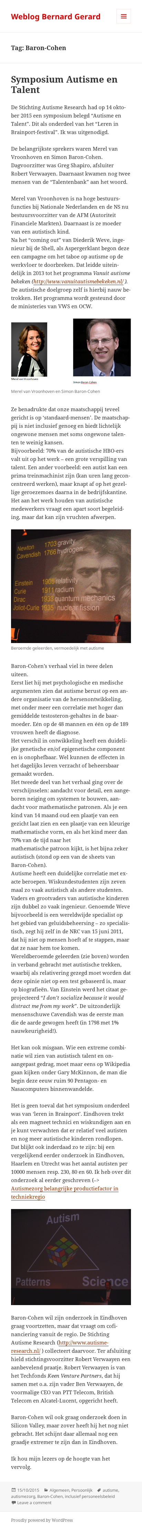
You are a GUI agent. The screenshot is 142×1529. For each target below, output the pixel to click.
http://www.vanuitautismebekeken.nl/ (78, 281)
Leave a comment (34, 1503)
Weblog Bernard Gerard (56, 16)
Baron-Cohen (50, 1496)
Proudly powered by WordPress (42, 1520)
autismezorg (23, 1496)
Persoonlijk (81, 1490)
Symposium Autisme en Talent (64, 84)
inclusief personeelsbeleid (90, 1496)
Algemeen (59, 1490)
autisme (110, 1490)
